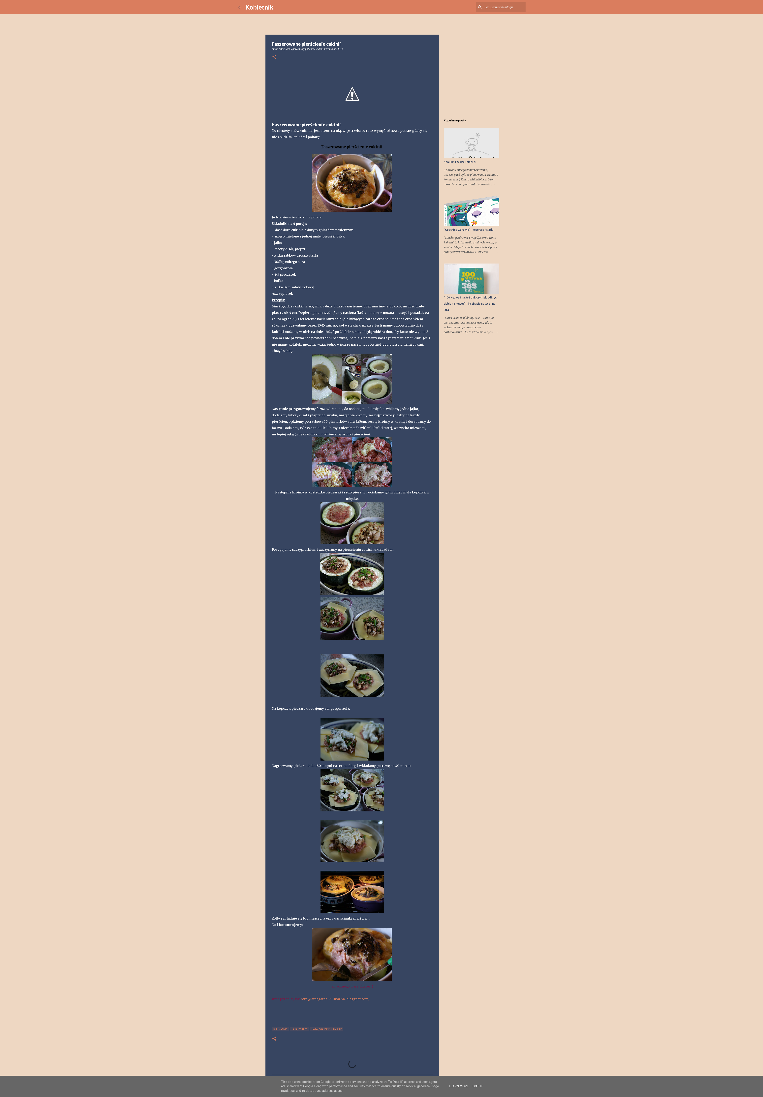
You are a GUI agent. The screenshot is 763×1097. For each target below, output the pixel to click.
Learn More (459, 1086)
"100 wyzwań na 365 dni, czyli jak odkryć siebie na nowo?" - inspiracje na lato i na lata (470, 303)
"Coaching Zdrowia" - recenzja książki (469, 229)
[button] (274, 57)
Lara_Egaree (299, 1029)
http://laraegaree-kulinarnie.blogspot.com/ (335, 999)
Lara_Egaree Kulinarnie (327, 1029)
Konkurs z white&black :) (460, 162)
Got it (478, 1086)
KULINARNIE (280, 1029)
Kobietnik (259, 7)
